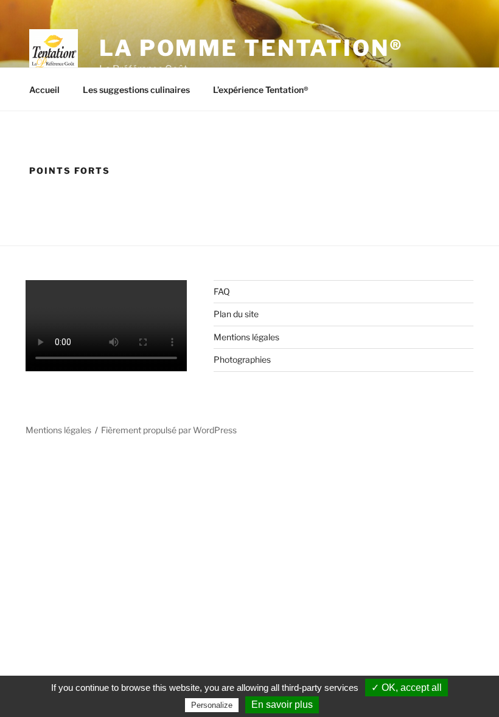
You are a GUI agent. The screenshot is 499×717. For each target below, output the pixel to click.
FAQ (222, 291)
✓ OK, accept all (406, 687)
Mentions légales (246, 337)
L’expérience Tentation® (261, 89)
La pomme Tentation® (251, 48)
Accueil (44, 89)
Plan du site (236, 314)
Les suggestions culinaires (136, 89)
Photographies (242, 359)
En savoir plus (282, 704)
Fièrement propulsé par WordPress (169, 430)
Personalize (211, 705)
